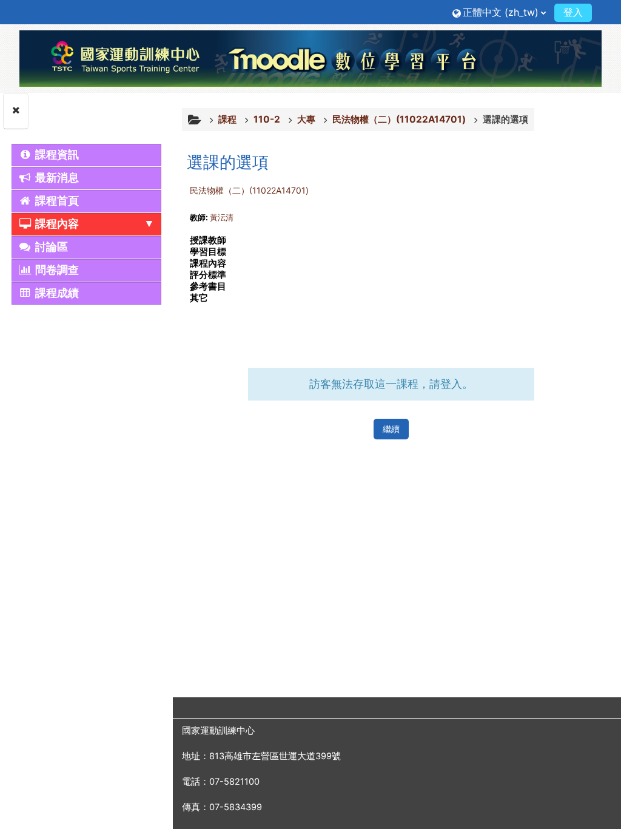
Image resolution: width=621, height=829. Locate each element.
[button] (499, 11)
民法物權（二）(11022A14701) (249, 190)
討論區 (50, 247)
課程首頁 (55, 201)
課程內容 (55, 224)
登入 (573, 12)
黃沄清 (221, 217)
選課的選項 (505, 119)
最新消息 (55, 178)
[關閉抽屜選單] (16, 111)
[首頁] (310, 58)
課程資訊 (55, 155)
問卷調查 (55, 270)
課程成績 (55, 293)
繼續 (391, 429)
